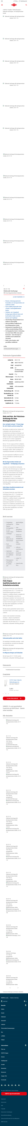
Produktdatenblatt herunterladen (13, 669)
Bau (2, 1032)
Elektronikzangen (16, 9)
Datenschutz (3, 1102)
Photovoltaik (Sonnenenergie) (7, 1028)
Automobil (3, 1020)
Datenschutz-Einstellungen (6, 1112)
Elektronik (3, 1017)
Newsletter (3, 1068)
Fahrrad (2, 1039)
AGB (2, 1105)
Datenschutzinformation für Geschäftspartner (10, 1118)
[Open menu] (4, 5)
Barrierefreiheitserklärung (6, 1115)
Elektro (2, 1009)
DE (26, 1001)
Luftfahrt (3, 1036)
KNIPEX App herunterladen (12, 1093)
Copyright (3, 1108)
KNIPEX (5, 9)
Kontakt (5, 1001)
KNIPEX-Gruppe (4, 1053)
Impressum (3, 1099)
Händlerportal (4, 1060)
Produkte (10, 9)
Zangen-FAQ (4, 1076)
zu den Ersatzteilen (18, 297)
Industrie (3, 1024)
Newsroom (3, 1072)
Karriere (3, 1057)
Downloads (3, 1080)
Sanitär (2, 1013)
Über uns (3, 1049)
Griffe (5, 346)
